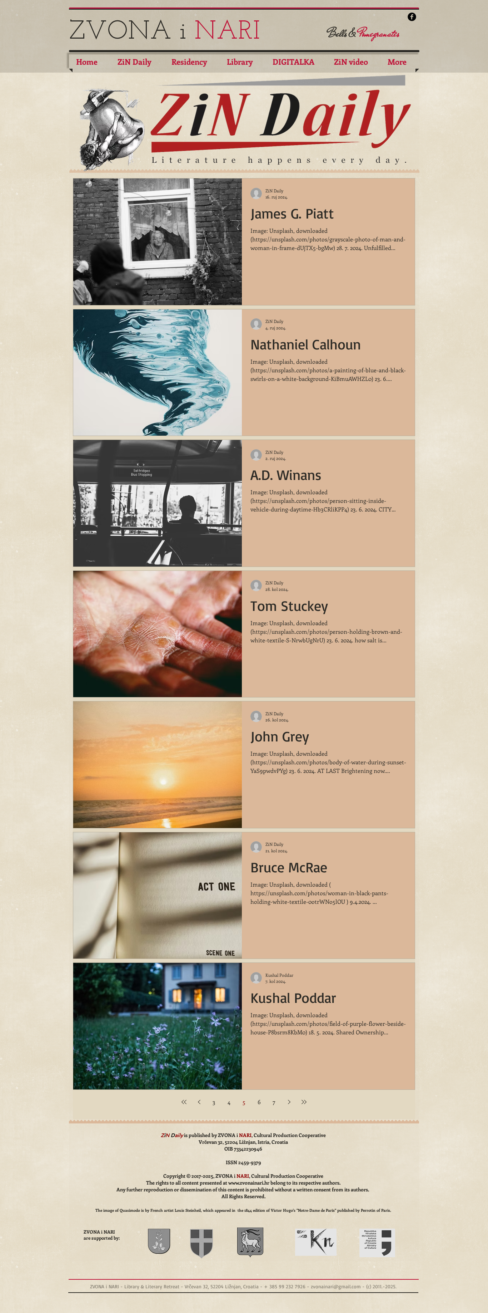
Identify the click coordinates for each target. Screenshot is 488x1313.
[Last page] (304, 1102)
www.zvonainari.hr (248, 1182)
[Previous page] (199, 1102)
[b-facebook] (412, 17)
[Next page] (289, 1102)
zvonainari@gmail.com (336, 1286)
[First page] (184, 1102)
